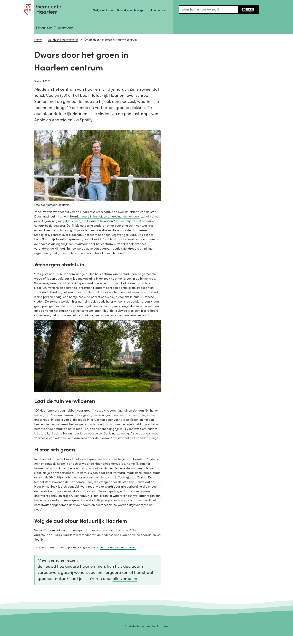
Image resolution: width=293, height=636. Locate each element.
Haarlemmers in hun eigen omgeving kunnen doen (105, 216)
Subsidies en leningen (131, 10)
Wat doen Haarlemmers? (63, 39)
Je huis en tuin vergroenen (118, 547)
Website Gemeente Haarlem (148, 626)
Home (38, 39)
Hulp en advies (157, 10)
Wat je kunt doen (103, 10)
